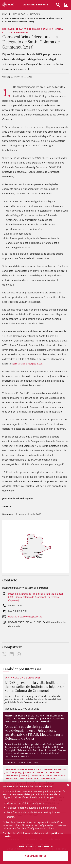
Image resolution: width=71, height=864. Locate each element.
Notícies (35, 14)
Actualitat (19, 14)
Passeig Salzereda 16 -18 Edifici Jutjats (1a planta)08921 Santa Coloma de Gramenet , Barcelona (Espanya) (35, 597)
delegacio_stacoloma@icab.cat (25, 616)
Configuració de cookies (36, 846)
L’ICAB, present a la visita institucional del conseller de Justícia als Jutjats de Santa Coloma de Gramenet (35, 686)
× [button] (68, 785)
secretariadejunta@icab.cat (27, 363)
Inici (4, 14)
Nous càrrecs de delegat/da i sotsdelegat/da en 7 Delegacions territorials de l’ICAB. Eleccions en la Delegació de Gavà (34, 732)
